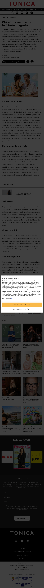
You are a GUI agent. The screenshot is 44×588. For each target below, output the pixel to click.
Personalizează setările (22, 309)
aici (12, 298)
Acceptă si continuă (22, 304)
